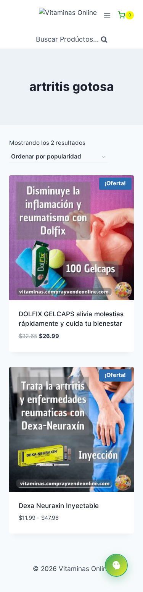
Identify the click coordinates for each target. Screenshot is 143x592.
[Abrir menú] (107, 15)
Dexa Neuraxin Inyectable (59, 506)
